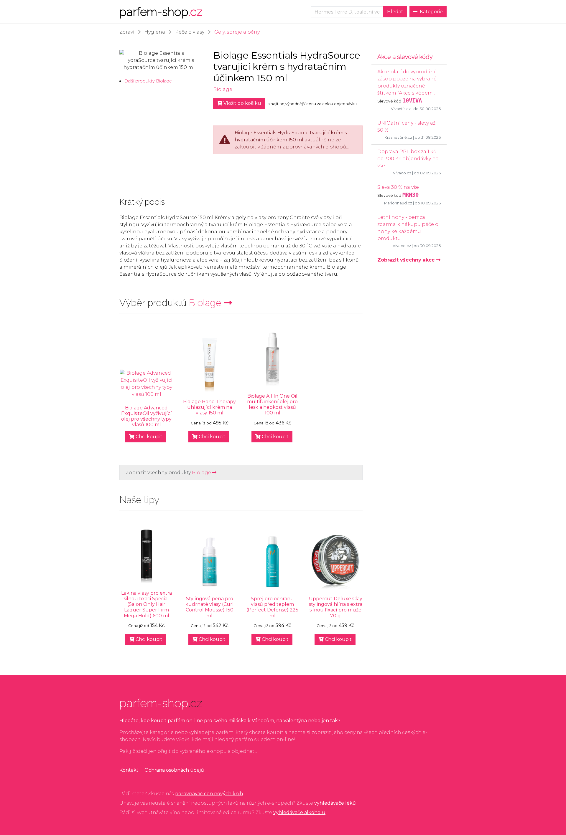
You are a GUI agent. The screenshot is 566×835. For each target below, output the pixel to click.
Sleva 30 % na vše (398, 187)
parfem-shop (160, 12)
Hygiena (154, 32)
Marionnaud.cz (398, 203)
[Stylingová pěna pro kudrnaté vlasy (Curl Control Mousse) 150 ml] (209, 562)
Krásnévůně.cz (398, 137)
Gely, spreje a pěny (237, 32)
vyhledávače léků (335, 803)
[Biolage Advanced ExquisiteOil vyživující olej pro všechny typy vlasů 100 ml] (146, 384)
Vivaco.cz (402, 173)
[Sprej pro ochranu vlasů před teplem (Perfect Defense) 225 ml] (273, 562)
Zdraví (126, 32)
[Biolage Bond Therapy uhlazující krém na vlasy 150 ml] (209, 365)
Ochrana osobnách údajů (174, 770)
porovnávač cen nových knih (209, 793)
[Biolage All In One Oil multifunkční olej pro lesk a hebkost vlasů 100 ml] (273, 359)
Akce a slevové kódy (405, 56)
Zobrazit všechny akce (406, 260)
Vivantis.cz (401, 109)
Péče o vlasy (189, 32)
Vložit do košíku (241, 103)
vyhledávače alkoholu (299, 812)
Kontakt (129, 770)
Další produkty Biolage (148, 81)
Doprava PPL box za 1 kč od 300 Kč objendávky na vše (408, 158)
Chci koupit (148, 436)
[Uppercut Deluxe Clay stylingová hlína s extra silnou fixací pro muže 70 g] (335, 562)
